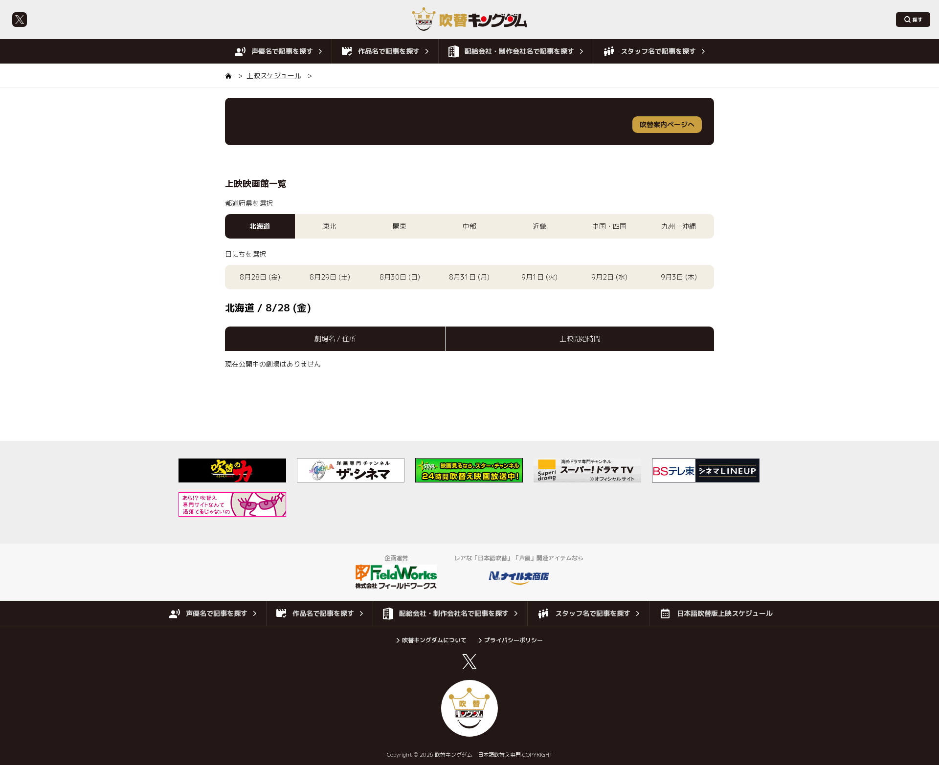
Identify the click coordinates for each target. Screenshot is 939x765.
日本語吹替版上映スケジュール (725, 613)
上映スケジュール (273, 75)
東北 (329, 226)
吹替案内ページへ (667, 124)
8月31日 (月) (469, 277)
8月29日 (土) (330, 277)
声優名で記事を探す (282, 51)
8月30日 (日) (400, 277)
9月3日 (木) (679, 277)
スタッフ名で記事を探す (658, 51)
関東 (399, 226)
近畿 (539, 226)
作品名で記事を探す (389, 51)
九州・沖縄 (679, 226)
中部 (469, 226)
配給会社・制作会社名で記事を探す (519, 51)
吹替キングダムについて (434, 640)
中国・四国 (609, 226)
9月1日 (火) (539, 277)
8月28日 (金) (260, 277)
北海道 (259, 226)
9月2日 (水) (609, 277)
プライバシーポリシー (513, 640)
